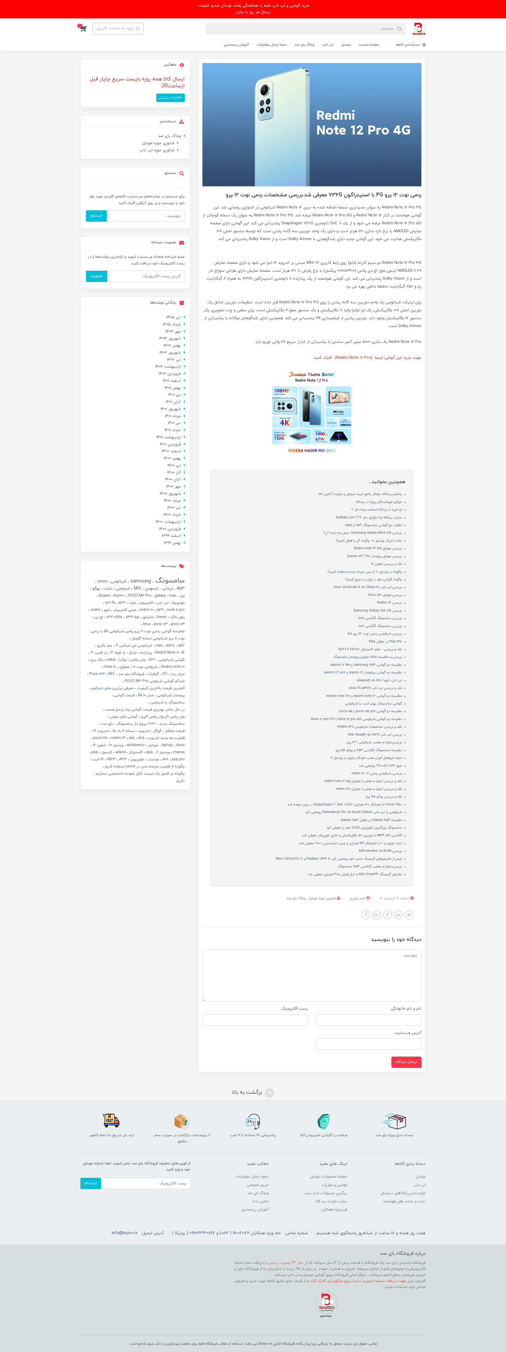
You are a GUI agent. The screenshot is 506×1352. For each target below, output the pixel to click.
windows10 (135, 745)
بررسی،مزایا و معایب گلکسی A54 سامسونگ (370, 866)
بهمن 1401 (172, 388)
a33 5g (132, 617)
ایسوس (151, 588)
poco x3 (177, 624)
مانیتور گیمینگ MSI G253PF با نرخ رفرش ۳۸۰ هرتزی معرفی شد (355, 874)
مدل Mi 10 (145, 695)
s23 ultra (113, 617)
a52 (181, 645)
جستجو (96, 215)
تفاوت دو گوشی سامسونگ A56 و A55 (374, 525)
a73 (122, 602)
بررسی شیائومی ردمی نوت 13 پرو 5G (375, 633)
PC (164, 674)
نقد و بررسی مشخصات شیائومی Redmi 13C (370, 726)
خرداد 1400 (172, 515)
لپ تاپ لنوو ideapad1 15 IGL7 (380, 680)
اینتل (132, 652)
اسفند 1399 (171, 536)
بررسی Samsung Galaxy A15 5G (378, 610)
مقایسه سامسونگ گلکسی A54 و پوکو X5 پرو (369, 750)
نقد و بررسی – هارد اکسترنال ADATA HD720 (370, 649)
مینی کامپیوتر (124, 609)
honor (161, 617)
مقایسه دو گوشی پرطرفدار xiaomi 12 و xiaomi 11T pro (363, 672)
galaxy (160, 595)
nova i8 (109, 666)
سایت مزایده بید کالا (331, 1201)
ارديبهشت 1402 (168, 366)
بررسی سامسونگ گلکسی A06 (381, 626)
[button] (86, 29)
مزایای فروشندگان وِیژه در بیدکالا (379, 502)
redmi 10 (146, 609)
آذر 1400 (174, 472)
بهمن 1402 (172, 345)
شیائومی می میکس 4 (133, 645)
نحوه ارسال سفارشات (272, 44)
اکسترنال (135, 752)
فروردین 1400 (170, 529)
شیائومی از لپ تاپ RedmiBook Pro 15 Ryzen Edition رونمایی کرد (354, 812)
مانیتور (147, 617)
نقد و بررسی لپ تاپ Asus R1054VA (376, 688)
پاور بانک (177, 617)
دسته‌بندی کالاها (408, 44)
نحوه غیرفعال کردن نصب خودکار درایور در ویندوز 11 (366, 758)
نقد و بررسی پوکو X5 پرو (384, 796)
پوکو (95, 588)
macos (178, 752)
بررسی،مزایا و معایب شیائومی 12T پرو (375, 742)
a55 (149, 752)
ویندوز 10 (115, 745)
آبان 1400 (173, 479)
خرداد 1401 (172, 430)
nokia (110, 659)
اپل (182, 595)
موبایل (346, 44)
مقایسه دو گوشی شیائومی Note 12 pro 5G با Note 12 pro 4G (357, 719)
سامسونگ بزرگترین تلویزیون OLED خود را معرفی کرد (365, 827)
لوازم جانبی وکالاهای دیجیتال (403, 1193)
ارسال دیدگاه (406, 1062)
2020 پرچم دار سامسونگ (135, 723)
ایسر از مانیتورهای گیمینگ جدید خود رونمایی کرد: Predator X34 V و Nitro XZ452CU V (339, 859)
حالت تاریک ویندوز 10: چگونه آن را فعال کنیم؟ (369, 540)
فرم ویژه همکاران (334, 1209)
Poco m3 (96, 674)
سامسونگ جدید (171, 723)
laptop (167, 745)
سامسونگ (169, 581)
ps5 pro (178, 759)
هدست (153, 759)
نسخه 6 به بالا (123, 730)
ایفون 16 (99, 745)
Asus (180, 745)
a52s (170, 645)
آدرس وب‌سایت (407, 1033)
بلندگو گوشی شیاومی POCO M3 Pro (154, 681)
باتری (180, 780)
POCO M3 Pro (139, 595)
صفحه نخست (369, 44)
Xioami (104, 595)
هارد (132, 602)
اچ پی (98, 617)
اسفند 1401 (172, 381)
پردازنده (145, 652)
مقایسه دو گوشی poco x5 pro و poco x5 (371, 711)
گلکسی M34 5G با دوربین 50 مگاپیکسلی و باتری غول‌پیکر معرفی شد (352, 835)
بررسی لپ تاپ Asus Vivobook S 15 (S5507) (368, 587)
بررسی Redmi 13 (390, 602)
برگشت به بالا (248, 1092)
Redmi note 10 (172, 666)
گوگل (157, 730)
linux (146, 624)
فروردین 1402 (170, 374)
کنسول (106, 752)
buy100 (118, 595)
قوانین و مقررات (334, 1185)
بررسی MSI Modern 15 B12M (381, 851)
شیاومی (122, 588)
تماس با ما (260, 1201)
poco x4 (160, 624)
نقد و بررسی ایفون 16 (387, 564)
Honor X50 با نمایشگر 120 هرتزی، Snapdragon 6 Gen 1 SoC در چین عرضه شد (345, 804)
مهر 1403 (173, 331)
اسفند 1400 (171, 451)
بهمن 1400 (172, 458)
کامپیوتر (145, 602)
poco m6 (100, 738)
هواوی (123, 666)
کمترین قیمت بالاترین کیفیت (160, 688)
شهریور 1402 (170, 353)
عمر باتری (104, 645)
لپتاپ (167, 588)
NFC (111, 674)
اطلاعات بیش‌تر (170, 97)
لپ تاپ (327, 44)
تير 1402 (174, 360)
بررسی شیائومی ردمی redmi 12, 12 (377, 773)
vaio (159, 645)
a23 (160, 609)
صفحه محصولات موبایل (328, 1176)
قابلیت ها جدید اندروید (166, 738)
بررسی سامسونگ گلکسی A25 (380, 618)
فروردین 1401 (170, 444)
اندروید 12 (100, 730)
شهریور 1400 (170, 494)
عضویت (96, 276)
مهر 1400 (173, 486)
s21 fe (109, 602)
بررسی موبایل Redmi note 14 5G (378, 548)
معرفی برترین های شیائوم (112, 688)
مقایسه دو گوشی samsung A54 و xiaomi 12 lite (366, 665)
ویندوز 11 (162, 752)
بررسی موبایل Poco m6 (385, 595)
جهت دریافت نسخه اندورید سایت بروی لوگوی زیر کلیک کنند (358, 1280)
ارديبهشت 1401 (168, 437)
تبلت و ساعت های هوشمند (404, 1201)
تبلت (107, 588)
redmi (95, 609)
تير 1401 (174, 423)
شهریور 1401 (170, 409)
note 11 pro (175, 609)
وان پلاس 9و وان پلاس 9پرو (162, 716)
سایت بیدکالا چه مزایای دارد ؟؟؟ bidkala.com (369, 517)
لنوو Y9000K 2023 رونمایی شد (381, 765)
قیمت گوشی (124, 695)
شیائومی (117, 581)
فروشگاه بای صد (130, 674)
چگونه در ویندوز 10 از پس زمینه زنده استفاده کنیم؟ (365, 572)
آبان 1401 (173, 402)
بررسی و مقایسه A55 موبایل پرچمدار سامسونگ (368, 657)
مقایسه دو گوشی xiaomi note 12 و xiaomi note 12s (364, 696)
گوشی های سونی (123, 716)
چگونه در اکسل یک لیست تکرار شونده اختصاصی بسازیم (140, 773)
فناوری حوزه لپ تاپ (156, 150)
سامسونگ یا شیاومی (167, 702)
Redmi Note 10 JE (169, 652)
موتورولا (178, 602)
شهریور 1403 (170, 338)
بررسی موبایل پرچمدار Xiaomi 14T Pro (375, 556)
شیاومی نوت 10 (145, 666)
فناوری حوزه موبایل (321, 898)
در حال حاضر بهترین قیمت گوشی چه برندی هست (144, 709)
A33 (122, 759)
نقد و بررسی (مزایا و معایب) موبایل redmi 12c (369, 789)
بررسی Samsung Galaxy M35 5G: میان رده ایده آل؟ (363, 533)
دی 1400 (174, 465)
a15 (131, 738)
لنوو (106, 609)
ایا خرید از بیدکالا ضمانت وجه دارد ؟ (377, 509)
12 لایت (97, 759)
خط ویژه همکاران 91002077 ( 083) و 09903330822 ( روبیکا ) (226, 1233)
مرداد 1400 (172, 501)
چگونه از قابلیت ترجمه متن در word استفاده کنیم (144, 766)
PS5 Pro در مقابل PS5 (386, 641)
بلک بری (96, 659)
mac (172, 595)
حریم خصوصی (258, 1185)
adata (119, 752)
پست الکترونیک (294, 1008)
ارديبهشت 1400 (168, 522)
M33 (111, 759)
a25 (140, 738)
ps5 (94, 752)
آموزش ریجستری (236, 44)
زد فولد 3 (117, 652)
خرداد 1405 (172, 324)
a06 (164, 759)
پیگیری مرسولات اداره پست (325, 1193)
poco (101, 581)
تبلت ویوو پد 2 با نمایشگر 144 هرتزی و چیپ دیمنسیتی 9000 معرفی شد (351, 843)
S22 (151, 659)
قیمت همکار (174, 730)
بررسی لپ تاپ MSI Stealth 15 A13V (375, 734)
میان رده (177, 674)
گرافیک (153, 674)
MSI (136, 588)
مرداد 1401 (173, 416)
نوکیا (122, 659)
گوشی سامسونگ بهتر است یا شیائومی (374, 703)
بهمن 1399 (172, 543)
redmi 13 (117, 738)
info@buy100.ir (124, 1233)
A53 (180, 588)
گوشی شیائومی (171, 659)
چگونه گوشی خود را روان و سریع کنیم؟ (374, 579)
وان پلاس (137, 659)
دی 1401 (174, 395)
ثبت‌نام (91, 1183)
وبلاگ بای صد (304, 44)
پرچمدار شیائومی (170, 695)
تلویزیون (136, 759)
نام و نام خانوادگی (406, 1008)
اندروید (143, 730)
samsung (140, 581)
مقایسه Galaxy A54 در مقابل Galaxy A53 (372, 820)
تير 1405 (173, 317)
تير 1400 (174, 507)
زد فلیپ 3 (98, 652)
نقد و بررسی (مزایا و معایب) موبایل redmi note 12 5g (363, 781)
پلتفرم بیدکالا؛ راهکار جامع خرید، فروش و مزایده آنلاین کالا (360, 494)
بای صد (106, 723)
